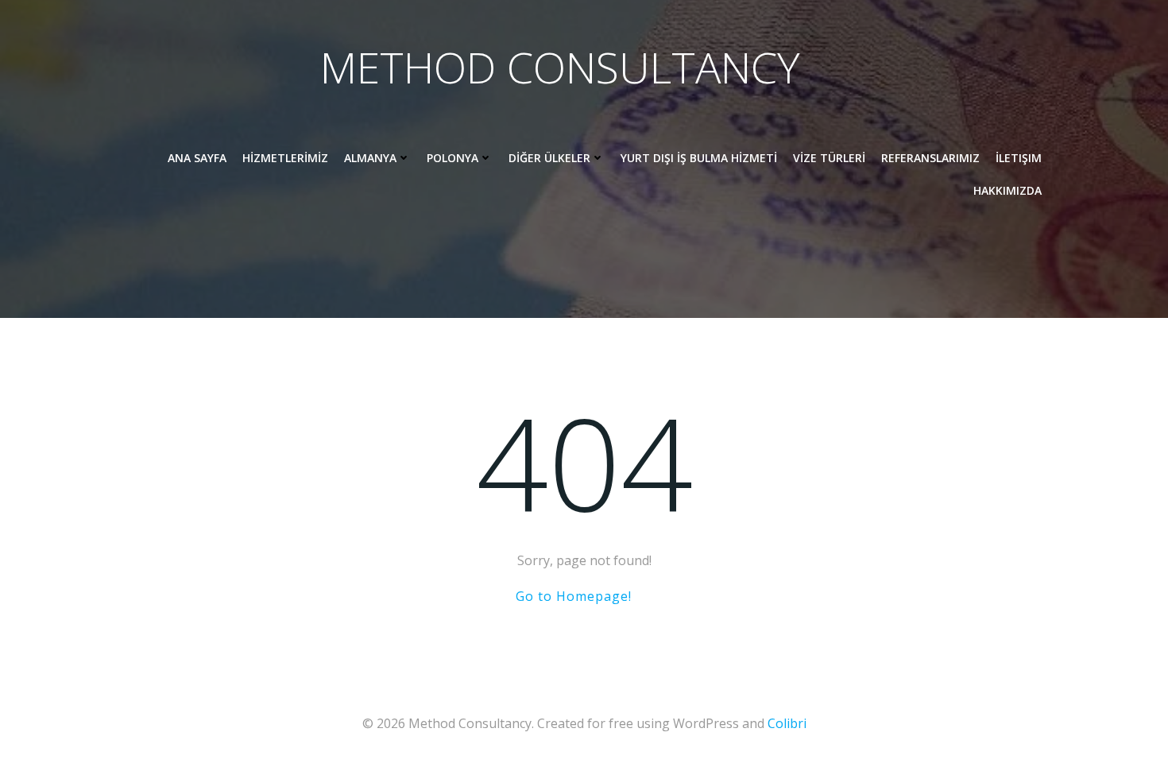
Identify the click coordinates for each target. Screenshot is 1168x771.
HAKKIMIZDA (1007, 190)
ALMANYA (370, 157)
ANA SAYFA (197, 157)
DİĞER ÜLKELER (549, 157)
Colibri (787, 723)
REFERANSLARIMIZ (930, 157)
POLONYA (452, 157)
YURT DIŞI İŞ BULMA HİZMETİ (699, 157)
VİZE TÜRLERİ (829, 157)
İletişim (1019, 157)
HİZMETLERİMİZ (285, 157)
